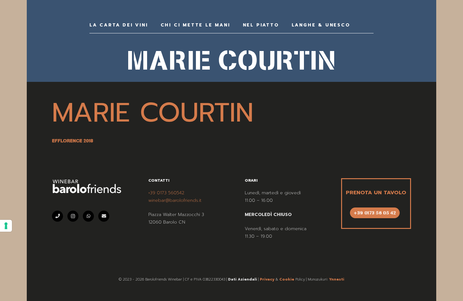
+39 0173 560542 (166, 193)
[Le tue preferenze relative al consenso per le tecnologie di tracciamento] (6, 226)
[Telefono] (57, 216)
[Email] (103, 216)
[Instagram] (72, 216)
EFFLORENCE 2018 (72, 140)
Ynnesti (336, 279)
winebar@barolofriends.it (175, 200)
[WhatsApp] (88, 216)
